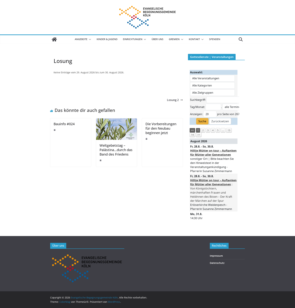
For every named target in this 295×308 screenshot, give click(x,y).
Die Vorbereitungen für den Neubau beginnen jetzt (160, 128)
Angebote (81, 39)
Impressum (216, 255)
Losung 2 (173, 100)
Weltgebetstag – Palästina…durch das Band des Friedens (116, 150)
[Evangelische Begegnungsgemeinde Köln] (54, 39)
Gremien (174, 39)
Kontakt (194, 39)
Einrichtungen (132, 39)
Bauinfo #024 (64, 124)
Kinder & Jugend (107, 39)
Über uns (157, 39)
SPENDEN (214, 39)
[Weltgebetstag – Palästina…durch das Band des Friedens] (116, 121)
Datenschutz (217, 263)
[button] (89, 39)
